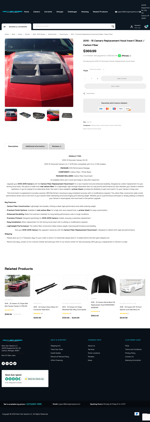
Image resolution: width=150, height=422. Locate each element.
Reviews (56, 146)
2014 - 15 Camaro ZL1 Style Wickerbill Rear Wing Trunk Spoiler (74, 308)
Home (7, 34)
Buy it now (115, 86)
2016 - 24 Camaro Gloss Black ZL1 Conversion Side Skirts (45, 308)
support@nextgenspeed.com (13, 353)
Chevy (20, 34)
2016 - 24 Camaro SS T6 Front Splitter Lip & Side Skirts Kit (131, 308)
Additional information (35, 146)
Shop (13, 34)
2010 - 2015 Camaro (39, 34)
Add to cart (122, 78)
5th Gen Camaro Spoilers (71, 303)
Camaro (27, 34)
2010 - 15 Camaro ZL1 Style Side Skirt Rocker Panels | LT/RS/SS (16, 305)
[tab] (13, 146)
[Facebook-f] (3, 363)
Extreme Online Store (94, 129)
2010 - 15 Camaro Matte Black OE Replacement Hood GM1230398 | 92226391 (103, 304)
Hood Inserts (64, 34)
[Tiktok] (14, 363)
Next (69, 72)
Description (13, 146)
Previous (9, 72)
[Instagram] (7, 363)
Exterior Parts (52, 34)
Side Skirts (117, 125)
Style (85, 70)
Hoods (111, 125)
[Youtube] (11, 363)
